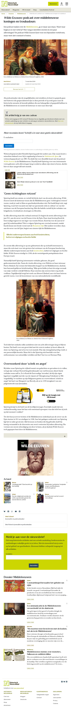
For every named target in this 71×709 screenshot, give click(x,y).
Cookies (55, 703)
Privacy (55, 700)
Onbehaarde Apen (51, 156)
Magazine (16, 10)
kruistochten (39, 251)
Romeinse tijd (38, 226)
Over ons (6, 696)
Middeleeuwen (21, 13)
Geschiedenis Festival (47, 10)
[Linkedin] (19, 511)
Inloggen (22, 696)
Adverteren (7, 705)
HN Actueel (26, 10)
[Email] (16, 511)
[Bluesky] (4, 511)
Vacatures (23, 699)
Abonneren (53, 4)
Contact (39, 697)
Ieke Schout (7, 81)
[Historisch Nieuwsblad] (9, 4)
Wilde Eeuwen (9, 161)
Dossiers (11, 13)
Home (3, 13)
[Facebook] (8, 511)
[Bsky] (64, 681)
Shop (35, 10)
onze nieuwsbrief (19, 688)
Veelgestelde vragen (43, 694)
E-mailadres (8, 137)
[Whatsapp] (12, 511)
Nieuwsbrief (5, 10)
